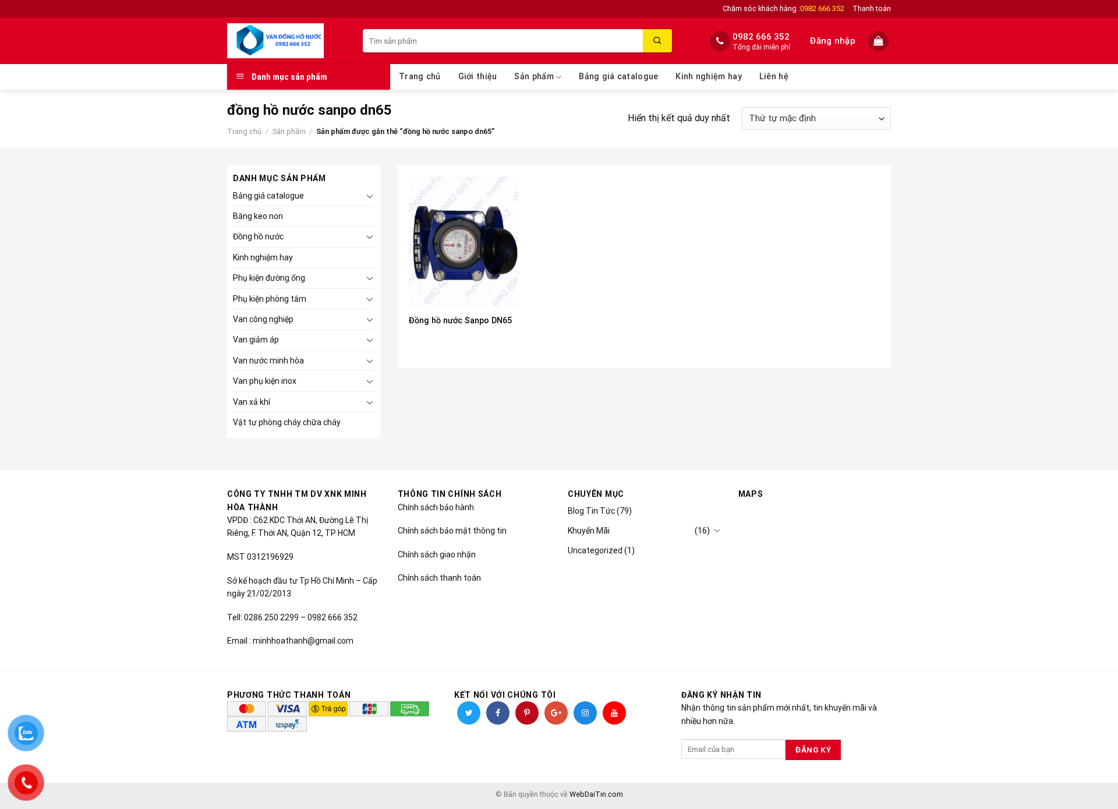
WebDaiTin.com (596, 794)
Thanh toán (871, 8)
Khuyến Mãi (589, 530)
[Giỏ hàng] (879, 41)
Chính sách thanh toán (439, 577)
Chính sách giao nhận (437, 554)
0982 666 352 (761, 36)
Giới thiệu (477, 77)
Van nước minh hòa (268, 360)
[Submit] (657, 40)
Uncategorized (595, 550)
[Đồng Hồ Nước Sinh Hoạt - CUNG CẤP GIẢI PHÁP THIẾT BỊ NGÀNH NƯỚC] (286, 40)
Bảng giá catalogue (618, 77)
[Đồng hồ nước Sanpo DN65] (463, 241)
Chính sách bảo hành (436, 507)
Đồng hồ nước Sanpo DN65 (460, 321)
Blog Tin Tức (591, 510)
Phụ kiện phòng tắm (269, 298)
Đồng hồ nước (258, 236)
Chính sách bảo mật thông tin (452, 530)
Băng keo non (258, 216)
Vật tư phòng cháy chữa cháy (287, 422)
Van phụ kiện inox (264, 381)
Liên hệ (773, 77)
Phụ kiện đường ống (269, 277)
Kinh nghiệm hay (708, 77)
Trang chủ (420, 77)
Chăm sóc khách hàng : (783, 8)
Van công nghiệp (263, 319)
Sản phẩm (533, 77)
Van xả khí (251, 402)
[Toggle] (369, 196)
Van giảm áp (256, 339)
